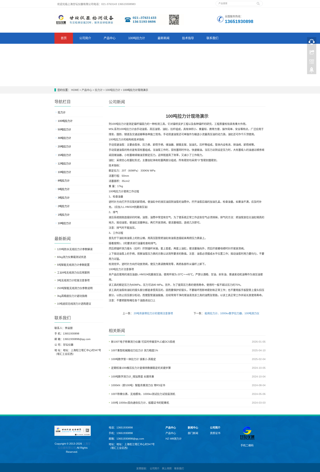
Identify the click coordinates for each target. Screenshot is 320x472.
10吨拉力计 (64, 172)
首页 (64, 38)
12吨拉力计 (64, 163)
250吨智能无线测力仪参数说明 (75, 288)
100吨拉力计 (136, 38)
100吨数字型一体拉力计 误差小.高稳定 (133, 359)
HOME (75, 89)
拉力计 (99, 89)
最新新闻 (163, 38)
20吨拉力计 (64, 146)
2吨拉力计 (64, 206)
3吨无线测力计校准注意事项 (73, 280)
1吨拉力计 (64, 214)
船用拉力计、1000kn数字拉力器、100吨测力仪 (232, 313)
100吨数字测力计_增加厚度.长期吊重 (132, 376)
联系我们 (212, 38)
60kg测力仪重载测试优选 (71, 256)
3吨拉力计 (64, 197)
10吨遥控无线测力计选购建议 (74, 303)
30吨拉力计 (64, 137)
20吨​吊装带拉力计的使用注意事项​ (153, 313)
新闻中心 (193, 427)
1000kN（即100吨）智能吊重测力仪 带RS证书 (138, 385)
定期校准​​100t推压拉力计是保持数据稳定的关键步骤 (141, 367)
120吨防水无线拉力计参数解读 (75, 249)
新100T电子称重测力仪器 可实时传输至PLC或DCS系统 (143, 341)
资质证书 (215, 433)
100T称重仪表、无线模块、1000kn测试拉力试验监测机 (143, 393)
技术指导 (188, 38)
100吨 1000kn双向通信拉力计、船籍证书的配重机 (140, 402)
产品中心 (110, 38)
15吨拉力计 (64, 155)
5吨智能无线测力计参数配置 (73, 264)
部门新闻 (193, 433)
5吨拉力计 (64, 189)
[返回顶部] (311, 71)
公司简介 (85, 38)
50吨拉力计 (64, 129)
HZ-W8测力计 (174, 438)
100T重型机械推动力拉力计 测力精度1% (134, 350)
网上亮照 (167, 468)
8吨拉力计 (64, 180)
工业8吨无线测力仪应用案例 (73, 272)
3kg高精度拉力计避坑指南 (72, 295)
